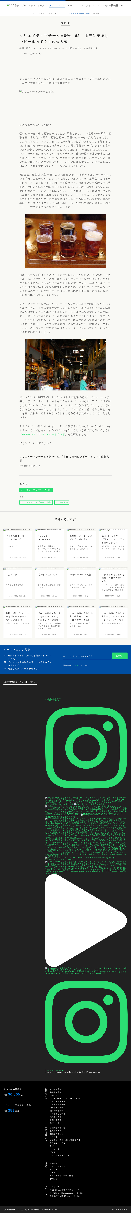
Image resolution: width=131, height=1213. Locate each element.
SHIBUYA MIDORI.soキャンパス (65, 1196)
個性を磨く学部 (56, 1108)
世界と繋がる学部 (57, 1105)
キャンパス (55, 1187)
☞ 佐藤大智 (62, 502)
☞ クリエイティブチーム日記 (36, 490)
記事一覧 (54, 1163)
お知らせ (54, 1179)
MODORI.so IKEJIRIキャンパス (64, 1190)
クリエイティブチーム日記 (61, 1176)
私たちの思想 (56, 1131)
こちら (76, 665)
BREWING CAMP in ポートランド (43, 434)
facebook (112, 5)
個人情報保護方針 (49, 1210)
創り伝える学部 (56, 1111)
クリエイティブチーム (59, 1155)
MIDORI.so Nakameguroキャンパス (66, 1193)
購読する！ (120, 656)
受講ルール (55, 1123)
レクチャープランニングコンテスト (65, 1140)
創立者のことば (56, 1134)
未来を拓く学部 (56, 1117)
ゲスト (53, 1152)
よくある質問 (23, 1210)
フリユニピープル (57, 1143)
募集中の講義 (56, 1092)
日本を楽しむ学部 (57, 1114)
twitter (122, 5)
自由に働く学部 (56, 1120)
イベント (54, 1137)
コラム (53, 1173)
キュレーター (56, 1149)
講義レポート (56, 1095)
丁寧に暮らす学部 (57, 1101)
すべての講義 (56, 1089)
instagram (117, 5)
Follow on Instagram (55, 1070)
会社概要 (35, 1210)
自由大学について (57, 1128)
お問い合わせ (9, 1210)
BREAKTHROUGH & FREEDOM (65, 1098)
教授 (52, 1146)
